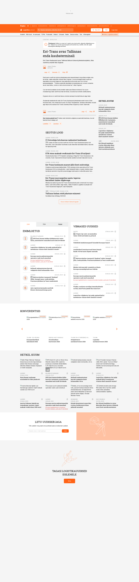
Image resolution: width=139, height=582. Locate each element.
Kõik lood (29, 34)
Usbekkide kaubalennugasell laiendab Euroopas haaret (91, 243)
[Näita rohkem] (111, 26)
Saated (75, 231)
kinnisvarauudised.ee (92, 25)
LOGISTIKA (46, 39)
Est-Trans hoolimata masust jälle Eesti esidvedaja (67, 165)
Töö (81, 34)
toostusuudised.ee (42, 25)
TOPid (43, 34)
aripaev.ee (34, 25)
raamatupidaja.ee (81, 25)
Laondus (56, 123)
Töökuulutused (54, 191)
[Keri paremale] (117, 329)
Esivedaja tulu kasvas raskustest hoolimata (67, 140)
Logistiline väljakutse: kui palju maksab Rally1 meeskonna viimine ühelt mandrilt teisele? (106, 379)
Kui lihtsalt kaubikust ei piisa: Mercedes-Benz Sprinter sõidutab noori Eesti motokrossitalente (107, 405)
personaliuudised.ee (104, 25)
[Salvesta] (65, 236)
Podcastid (49, 34)
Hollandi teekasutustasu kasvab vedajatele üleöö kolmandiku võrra (107, 109)
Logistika (45, 123)
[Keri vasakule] (22, 329)
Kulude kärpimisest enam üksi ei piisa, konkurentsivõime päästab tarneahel (81, 405)
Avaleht (22, 34)
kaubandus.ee (52, 25)
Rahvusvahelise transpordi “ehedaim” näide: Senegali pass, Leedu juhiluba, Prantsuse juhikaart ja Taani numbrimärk (44, 279)
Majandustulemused (36, 236)
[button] (44, 431)
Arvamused (36, 34)
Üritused (61, 34)
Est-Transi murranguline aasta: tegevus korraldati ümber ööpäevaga (63, 179)
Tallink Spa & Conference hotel (80, 337)
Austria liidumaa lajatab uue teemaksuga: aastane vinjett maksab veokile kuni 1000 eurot (30, 405)
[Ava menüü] (28, 26)
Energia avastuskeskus (56, 337)
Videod (55, 34)
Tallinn (95, 337)
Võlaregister (86, 34)
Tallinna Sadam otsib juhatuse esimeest (63, 193)
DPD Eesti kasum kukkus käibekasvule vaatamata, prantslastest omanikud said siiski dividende (57, 379)
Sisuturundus (74, 34)
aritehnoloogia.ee (71, 25)
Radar (67, 34)
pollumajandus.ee (61, 25)
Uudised (48, 137)
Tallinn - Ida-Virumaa (33, 337)
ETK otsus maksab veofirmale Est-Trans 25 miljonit (68, 153)
